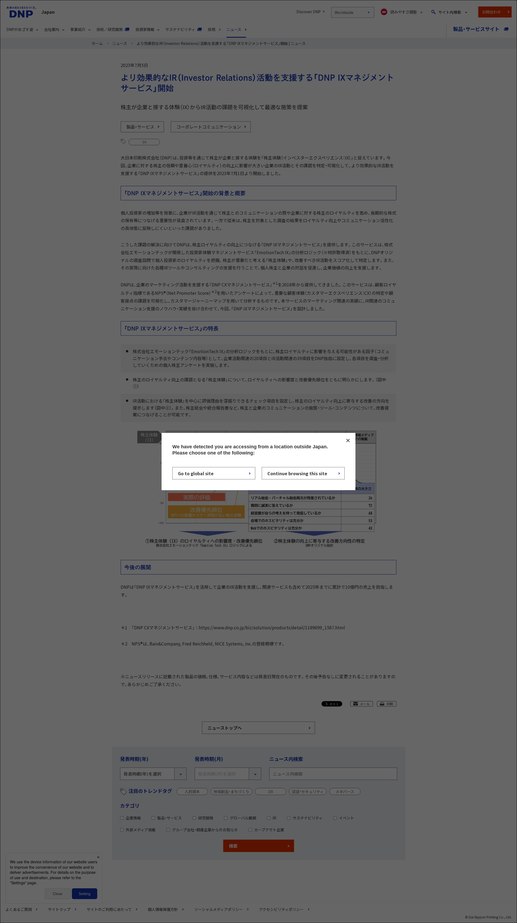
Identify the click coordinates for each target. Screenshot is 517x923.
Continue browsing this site (297, 473)
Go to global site (196, 473)
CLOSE (348, 440)
